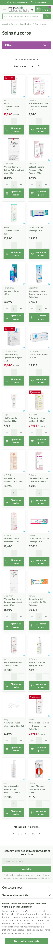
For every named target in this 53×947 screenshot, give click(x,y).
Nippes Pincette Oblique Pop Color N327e (37, 789)
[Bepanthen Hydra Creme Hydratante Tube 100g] (39, 273)
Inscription (26, 869)
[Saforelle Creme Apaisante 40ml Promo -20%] (39, 149)
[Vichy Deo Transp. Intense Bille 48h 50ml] (13, 705)
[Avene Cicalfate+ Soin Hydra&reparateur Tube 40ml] (39, 705)
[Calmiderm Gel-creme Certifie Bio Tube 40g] (39, 581)
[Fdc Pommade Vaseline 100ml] (13, 400)
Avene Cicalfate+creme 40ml (11, 230)
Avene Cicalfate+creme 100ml (11, 106)
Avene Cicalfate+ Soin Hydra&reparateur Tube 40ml (39, 725)
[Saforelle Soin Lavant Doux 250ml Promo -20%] (39, 86)
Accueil (5, 24)
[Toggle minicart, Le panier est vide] (38, 9)
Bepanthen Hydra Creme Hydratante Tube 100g (38, 294)
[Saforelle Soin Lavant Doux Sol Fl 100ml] (39, 461)
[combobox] (23, 16)
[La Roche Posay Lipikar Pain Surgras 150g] (13, 337)
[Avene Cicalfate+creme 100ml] (13, 86)
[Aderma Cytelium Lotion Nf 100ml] (39, 400)
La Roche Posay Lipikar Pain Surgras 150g (13, 357)
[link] (14, 833)
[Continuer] (39, 833)
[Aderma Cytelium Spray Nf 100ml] (39, 645)
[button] (26, 45)
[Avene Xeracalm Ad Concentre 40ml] (13, 645)
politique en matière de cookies (17, 932)
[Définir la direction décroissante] (38, 66)
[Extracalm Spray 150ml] (13, 273)
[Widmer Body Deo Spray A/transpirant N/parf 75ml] (13, 581)
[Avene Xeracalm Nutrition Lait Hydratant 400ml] (13, 769)
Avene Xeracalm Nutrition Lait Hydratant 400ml (12, 789)
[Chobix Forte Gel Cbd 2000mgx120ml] (39, 521)
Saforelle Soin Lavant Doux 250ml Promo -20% (39, 106)
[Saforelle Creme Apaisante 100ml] (13, 521)
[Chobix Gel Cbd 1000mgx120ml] (39, 213)
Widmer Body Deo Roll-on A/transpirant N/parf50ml (14, 170)
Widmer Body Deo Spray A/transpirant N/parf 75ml (13, 602)
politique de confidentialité (39, 878)
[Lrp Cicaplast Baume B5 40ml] (39, 337)
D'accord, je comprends (26, 941)
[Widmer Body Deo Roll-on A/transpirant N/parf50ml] (13, 149)
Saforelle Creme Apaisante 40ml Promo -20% (36, 170)
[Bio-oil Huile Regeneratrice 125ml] (13, 461)
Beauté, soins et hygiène (21, 24)
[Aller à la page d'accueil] (19, 9)
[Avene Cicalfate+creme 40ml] (13, 213)
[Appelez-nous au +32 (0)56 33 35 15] (32, 9)
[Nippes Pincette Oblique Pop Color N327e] (39, 769)
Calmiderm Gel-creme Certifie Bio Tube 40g (37, 602)
